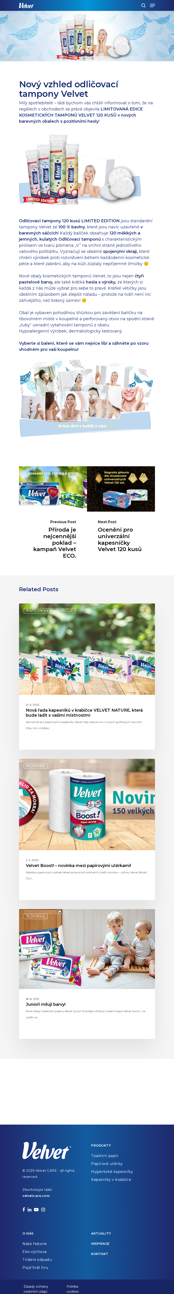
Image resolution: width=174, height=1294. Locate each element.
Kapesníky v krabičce (49, 610)
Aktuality (101, 1233)
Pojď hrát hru (35, 1267)
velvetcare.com (36, 1196)
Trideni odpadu (37, 1259)
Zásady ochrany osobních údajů (36, 1286)
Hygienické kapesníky (112, 1171)
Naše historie (34, 1244)
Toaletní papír (104, 1156)
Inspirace (100, 1244)
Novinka (35, 766)
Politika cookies (73, 1286)
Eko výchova (34, 1252)
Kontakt (99, 1254)
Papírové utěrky (107, 1164)
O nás (28, 1233)
